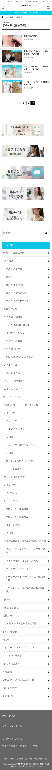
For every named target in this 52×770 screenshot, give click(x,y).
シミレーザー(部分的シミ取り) (21, 445)
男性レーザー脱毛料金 (17, 517)
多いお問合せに (10, 631)
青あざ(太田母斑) (14, 284)
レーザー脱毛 (10, 501)
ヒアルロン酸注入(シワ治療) (20, 461)
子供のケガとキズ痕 (14, 333)
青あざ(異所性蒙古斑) (16, 292)
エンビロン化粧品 (13, 655)
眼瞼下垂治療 (10, 309)
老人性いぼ (11, 493)
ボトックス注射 (13, 469)
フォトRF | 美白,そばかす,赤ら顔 (22, 560)
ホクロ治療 (9, 485)
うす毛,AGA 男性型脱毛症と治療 (20, 623)
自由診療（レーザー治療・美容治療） (22, 405)
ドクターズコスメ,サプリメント (19, 647)
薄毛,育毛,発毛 (11, 607)
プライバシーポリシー (13, 726)
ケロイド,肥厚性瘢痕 (14, 381)
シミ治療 (8, 437)
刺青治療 (8, 533)
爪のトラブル (10, 364)
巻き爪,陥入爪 (13, 372)
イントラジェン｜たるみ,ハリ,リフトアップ (25, 551)
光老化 (6, 639)
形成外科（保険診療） (14, 252)
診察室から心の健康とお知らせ (18, 679)
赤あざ (9, 276)
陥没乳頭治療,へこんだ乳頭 (19, 357)
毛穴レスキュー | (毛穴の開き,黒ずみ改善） (25, 590)
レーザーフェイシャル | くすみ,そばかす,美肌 (26, 578)
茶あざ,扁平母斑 (14, 268)
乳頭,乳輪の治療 (12, 349)
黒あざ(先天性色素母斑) (18, 301)
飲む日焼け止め (12, 663)
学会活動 (7, 671)
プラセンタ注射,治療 (14, 477)
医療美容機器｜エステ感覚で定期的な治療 (25, 541)
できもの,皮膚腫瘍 (13, 317)
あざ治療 (8, 260)
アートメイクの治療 (14, 429)
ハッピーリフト (13, 421)
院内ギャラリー (10, 687)
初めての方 (8, 696)
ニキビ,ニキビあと (13, 388)
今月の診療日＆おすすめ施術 (27, 13)
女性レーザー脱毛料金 (17, 509)
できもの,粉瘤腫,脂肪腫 (17, 324)
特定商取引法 (8, 716)
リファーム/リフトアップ (18, 568)
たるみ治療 (9, 413)
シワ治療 (8, 453)
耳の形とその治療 (13, 341)
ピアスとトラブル (12, 397)
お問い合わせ (9, 759)
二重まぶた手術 (12, 525)
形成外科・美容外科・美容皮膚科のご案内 (33, 759)
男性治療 (7, 615)
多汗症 (7, 599)
